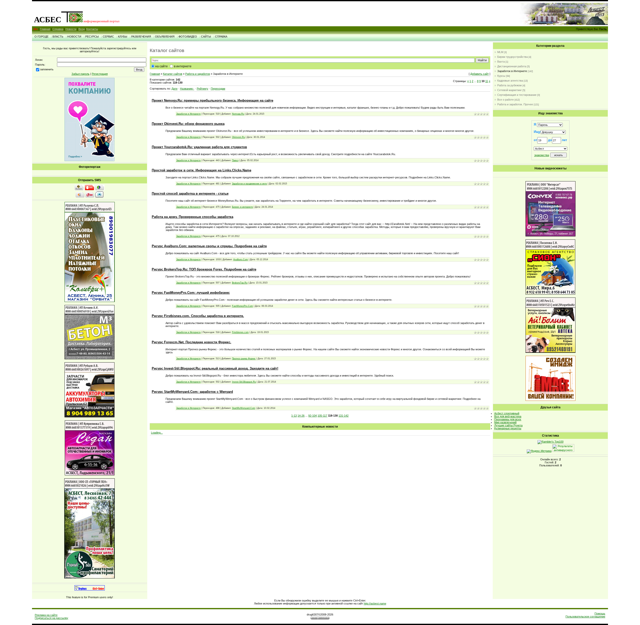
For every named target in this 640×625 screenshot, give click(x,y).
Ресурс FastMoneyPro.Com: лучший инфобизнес (191, 292)
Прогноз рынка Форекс (244, 358)
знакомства (541, 155)
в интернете (183, 66)
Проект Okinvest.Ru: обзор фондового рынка (188, 124)
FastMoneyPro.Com (242, 306)
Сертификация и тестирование (516, 94)
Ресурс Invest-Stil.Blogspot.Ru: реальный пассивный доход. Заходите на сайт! (215, 368)
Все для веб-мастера (507, 416)
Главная (45, 29)
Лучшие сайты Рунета (508, 425)
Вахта (501, 61)
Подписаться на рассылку (51, 617)
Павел (235, 160)
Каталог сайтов (172, 73)
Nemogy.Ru (238, 114)
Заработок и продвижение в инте (249, 183)
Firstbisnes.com (240, 332)
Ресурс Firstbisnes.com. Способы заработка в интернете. (198, 316)
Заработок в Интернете (188, 114)
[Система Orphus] (89, 589)
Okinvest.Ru (238, 137)
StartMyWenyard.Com (243, 408)
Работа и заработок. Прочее (515, 104)
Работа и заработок (197, 73)
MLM (500, 52)
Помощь (599, 613)
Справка (57, 29)
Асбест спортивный (506, 413)
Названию (186, 88)
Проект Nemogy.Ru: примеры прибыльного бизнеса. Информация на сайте (212, 100)
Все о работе (505, 99)
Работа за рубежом (509, 85)
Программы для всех (507, 419)
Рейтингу (202, 88)
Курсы (501, 75)
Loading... (157, 432)
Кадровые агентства (510, 80)
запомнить (47, 69)
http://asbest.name (375, 603)
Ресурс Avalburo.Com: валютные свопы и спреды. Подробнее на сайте (209, 246)
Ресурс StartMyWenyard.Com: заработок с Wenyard (192, 392)
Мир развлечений (505, 422)
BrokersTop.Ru (240, 282)
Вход (81, 29)
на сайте (161, 66)
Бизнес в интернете (242, 207)
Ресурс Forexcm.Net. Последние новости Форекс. (191, 342)
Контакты (92, 29)
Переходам (218, 88)
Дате (175, 88)
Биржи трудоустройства (512, 56)
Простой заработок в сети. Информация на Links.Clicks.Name (201, 170)
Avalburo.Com (240, 259)
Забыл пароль (81, 73)
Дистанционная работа (511, 66)
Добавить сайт (479, 73)
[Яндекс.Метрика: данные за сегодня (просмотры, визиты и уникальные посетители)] (539, 451)
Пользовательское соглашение (585, 616)
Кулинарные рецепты (507, 428)
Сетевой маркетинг (509, 90)
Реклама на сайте (46, 614)
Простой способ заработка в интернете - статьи (190, 193)
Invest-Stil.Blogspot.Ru (244, 382)
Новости (71, 29)
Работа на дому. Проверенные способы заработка (192, 217)
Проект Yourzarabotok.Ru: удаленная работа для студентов (199, 147)
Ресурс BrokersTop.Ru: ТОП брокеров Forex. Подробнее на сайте (204, 269)
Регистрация (100, 73)
